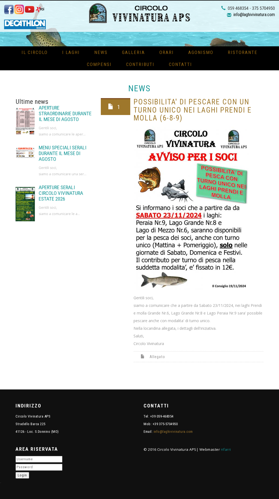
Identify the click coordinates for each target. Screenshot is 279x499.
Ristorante (242, 52)
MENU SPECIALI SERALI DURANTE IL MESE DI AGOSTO (62, 153)
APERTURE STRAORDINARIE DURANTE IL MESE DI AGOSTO (65, 113)
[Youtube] (30, 9)
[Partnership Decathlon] (25, 24)
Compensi (99, 64)
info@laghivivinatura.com (254, 14)
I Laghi (71, 52)
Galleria (133, 52)
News (101, 52)
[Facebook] (9, 9)
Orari (166, 52)
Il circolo (35, 52)
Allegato (157, 356)
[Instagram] (19, 9)
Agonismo (200, 52)
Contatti (180, 64)
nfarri (226, 449)
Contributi (140, 64)
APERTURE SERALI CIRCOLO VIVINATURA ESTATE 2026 (61, 193)
